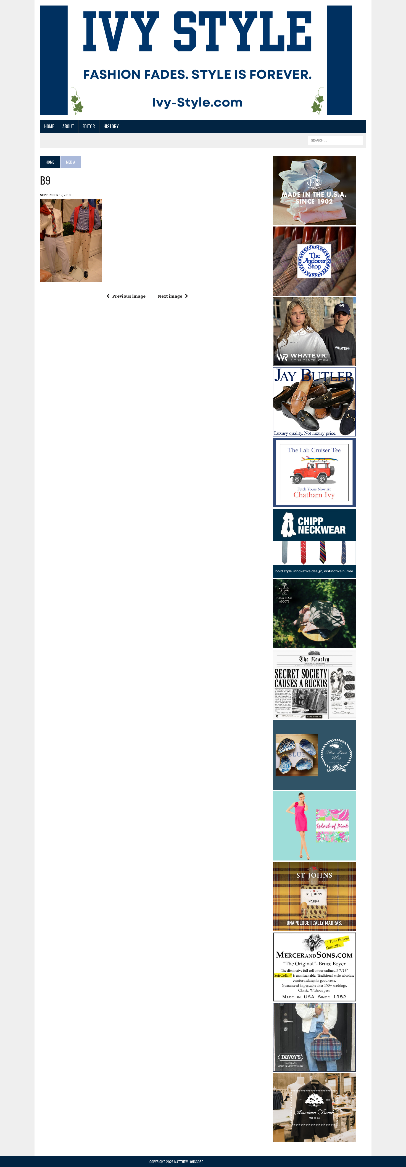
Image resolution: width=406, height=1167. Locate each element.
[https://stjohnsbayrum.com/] (314, 927)
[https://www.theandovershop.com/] (314, 292)
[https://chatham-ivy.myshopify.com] (314, 503)
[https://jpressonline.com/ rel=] (314, 221)
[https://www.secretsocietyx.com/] (314, 715)
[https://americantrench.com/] (314, 1139)
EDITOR (89, 126)
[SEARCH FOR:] (335, 139)
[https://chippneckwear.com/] (314, 574)
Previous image (129, 296)
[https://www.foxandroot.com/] (314, 644)
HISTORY (111, 126)
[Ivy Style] (196, 60)
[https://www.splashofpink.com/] (314, 857)
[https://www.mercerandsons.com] (314, 998)
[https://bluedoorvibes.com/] (314, 786)
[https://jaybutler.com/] (314, 433)
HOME (49, 126)
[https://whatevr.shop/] (314, 362)
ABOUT (68, 126)
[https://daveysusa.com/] (314, 1068)
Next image (170, 296)
